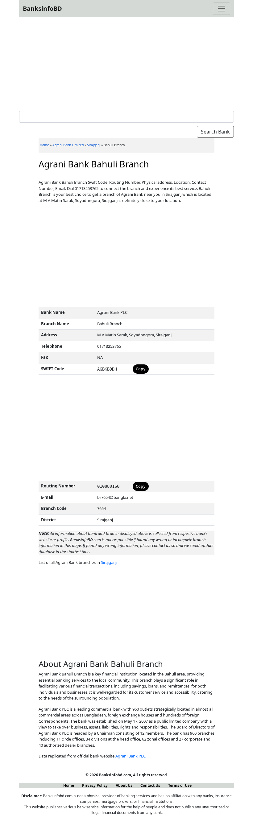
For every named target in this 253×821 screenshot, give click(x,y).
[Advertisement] (126, 63)
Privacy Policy (95, 785)
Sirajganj (93, 145)
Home (44, 145)
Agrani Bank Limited (68, 145)
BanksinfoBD (42, 8)
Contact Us (150, 785)
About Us (124, 785)
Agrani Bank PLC (130, 756)
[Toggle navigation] (221, 8)
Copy (141, 369)
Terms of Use (180, 785)
